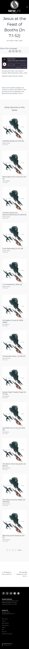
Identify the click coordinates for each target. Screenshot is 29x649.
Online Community (7, 633)
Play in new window (17, 71)
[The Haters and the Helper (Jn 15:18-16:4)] (14, 486)
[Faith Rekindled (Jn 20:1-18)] (14, 235)
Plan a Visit (5, 619)
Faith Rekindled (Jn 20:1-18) (12, 249)
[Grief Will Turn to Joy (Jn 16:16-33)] (14, 414)
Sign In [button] (9, 645)
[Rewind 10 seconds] (8, 65)
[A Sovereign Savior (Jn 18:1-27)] (14, 342)
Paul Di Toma (6, 143)
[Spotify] (18, 593)
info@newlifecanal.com (8, 613)
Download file (6, 71)
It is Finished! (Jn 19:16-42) (12, 284)
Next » (20, 550)
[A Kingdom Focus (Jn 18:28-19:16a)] (14, 307)
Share (24, 67)
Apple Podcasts (13, 76)
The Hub (4, 631)
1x (11, 65)
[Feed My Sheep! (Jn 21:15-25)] (14, 127)
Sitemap (5, 645)
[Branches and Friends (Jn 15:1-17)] (14, 522)
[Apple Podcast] (14, 593)
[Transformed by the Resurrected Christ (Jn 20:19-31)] (14, 199)
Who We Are (5, 623)
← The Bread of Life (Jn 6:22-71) (7, 573)
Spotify (21, 76)
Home (3, 621)
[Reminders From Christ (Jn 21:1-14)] (14, 163)
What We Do (5, 625)
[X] (7, 593)
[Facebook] (3, 593)
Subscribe (18, 67)
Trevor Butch (6, 181)
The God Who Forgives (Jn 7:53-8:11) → (22, 574)
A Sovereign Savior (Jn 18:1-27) (13, 356)
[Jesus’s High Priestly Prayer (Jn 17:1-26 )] (14, 378)
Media (3, 627)
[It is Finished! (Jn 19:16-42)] (14, 271)
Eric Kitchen (10, 40)
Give (3, 629)
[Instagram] (11, 593)
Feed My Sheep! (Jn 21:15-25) (13, 141)
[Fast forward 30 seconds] (14, 65)
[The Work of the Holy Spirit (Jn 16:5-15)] (14, 450)
